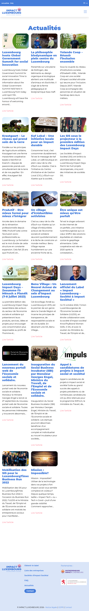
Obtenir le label (31, 566)
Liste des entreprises (34, 571)
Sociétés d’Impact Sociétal (36, 575)
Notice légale (51, 607)
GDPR (60, 607)
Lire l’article (7, 111)
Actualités (5, 3)
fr (84, 3)
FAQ (11, 3)
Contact (30, 591)
